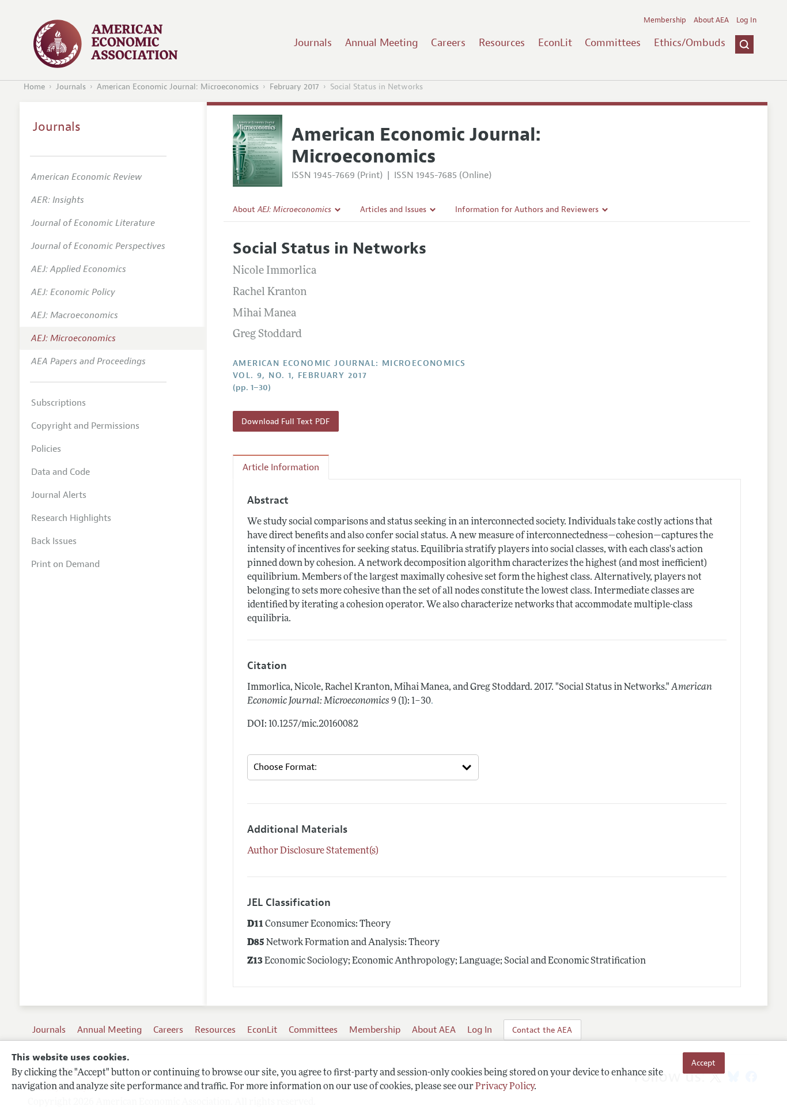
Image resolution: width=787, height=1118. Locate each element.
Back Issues (54, 541)
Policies (46, 449)
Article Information (281, 467)
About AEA (711, 20)
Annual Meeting (381, 42)
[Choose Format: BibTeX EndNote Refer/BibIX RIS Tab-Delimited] (363, 767)
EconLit (555, 42)
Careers (448, 42)
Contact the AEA (542, 1030)
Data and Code (60, 472)
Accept (703, 1062)
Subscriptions (58, 403)
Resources (502, 42)
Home (34, 87)
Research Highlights (71, 518)
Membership (665, 20)
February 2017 (294, 87)
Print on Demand (65, 564)
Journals (313, 42)
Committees (613, 42)
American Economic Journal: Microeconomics (178, 87)
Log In (746, 20)
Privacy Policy (504, 1087)
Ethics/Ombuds (689, 42)
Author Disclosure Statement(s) (313, 851)
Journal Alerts (58, 495)
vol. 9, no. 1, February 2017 (300, 375)
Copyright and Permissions (85, 426)
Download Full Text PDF (285, 421)
